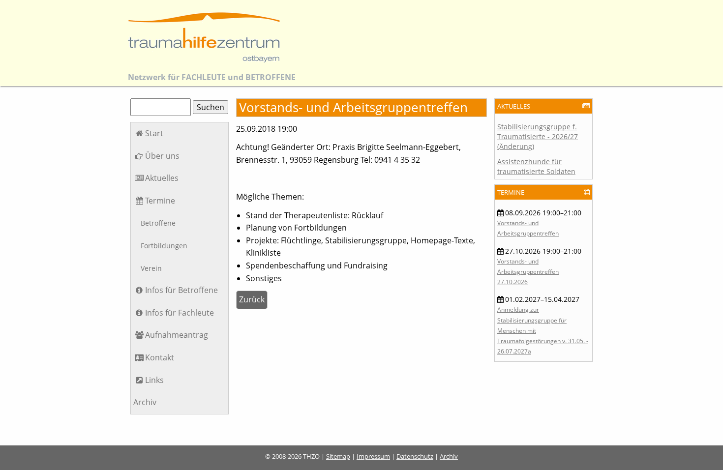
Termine (160, 200)
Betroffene (158, 223)
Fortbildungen (164, 245)
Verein (151, 268)
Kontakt (159, 357)
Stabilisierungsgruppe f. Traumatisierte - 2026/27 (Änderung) (537, 136)
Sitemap (338, 456)
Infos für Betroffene (181, 290)
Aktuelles (162, 178)
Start (154, 133)
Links (154, 380)
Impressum (373, 456)
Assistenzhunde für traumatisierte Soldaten (536, 166)
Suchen (210, 107)
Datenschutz (414, 456)
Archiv (144, 402)
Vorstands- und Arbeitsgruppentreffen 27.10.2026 (528, 272)
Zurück (252, 299)
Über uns (162, 155)
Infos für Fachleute (179, 312)
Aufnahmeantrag (176, 334)
